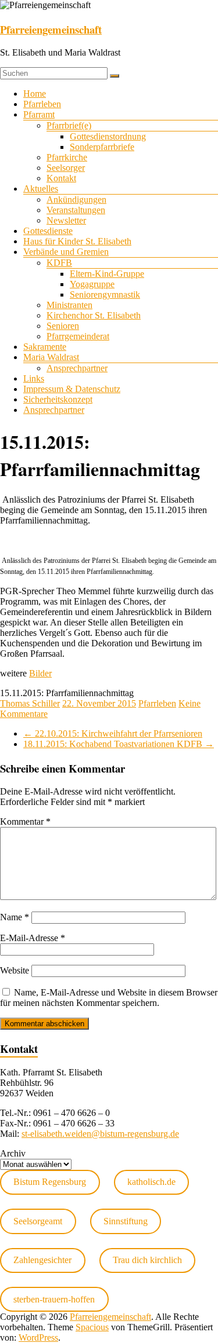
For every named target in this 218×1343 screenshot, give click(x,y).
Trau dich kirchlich (147, 1260)
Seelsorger (66, 168)
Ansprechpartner (77, 368)
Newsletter (66, 220)
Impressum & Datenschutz (71, 389)
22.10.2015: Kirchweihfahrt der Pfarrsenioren (112, 733)
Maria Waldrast (51, 357)
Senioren (63, 326)
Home (34, 93)
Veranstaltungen (76, 210)
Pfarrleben (42, 104)
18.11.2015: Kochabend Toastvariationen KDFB (118, 744)
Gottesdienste (48, 231)
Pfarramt (39, 114)
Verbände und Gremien (66, 252)
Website (14, 970)
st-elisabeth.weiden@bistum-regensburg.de (100, 1134)
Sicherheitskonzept (57, 399)
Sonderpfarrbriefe (102, 147)
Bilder (40, 673)
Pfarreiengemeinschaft (51, 29)
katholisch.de (151, 1182)
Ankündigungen (76, 199)
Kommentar (25, 821)
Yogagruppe (92, 284)
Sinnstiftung (125, 1221)
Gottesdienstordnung (108, 136)
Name (14, 917)
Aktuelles (40, 188)
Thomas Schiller (30, 703)
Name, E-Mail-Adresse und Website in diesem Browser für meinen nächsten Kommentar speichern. (108, 997)
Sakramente (44, 347)
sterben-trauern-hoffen (54, 1299)
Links (33, 378)
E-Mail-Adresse (32, 938)
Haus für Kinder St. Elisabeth (77, 241)
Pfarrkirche (67, 157)
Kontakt (61, 178)
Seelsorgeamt (37, 1221)
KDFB (59, 263)
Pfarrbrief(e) (69, 125)
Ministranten (69, 305)
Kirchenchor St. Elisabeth (94, 315)
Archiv (13, 1153)
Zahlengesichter (42, 1260)
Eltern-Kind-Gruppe (107, 274)
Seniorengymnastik (105, 294)
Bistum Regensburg (49, 1182)
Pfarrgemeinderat (78, 336)
